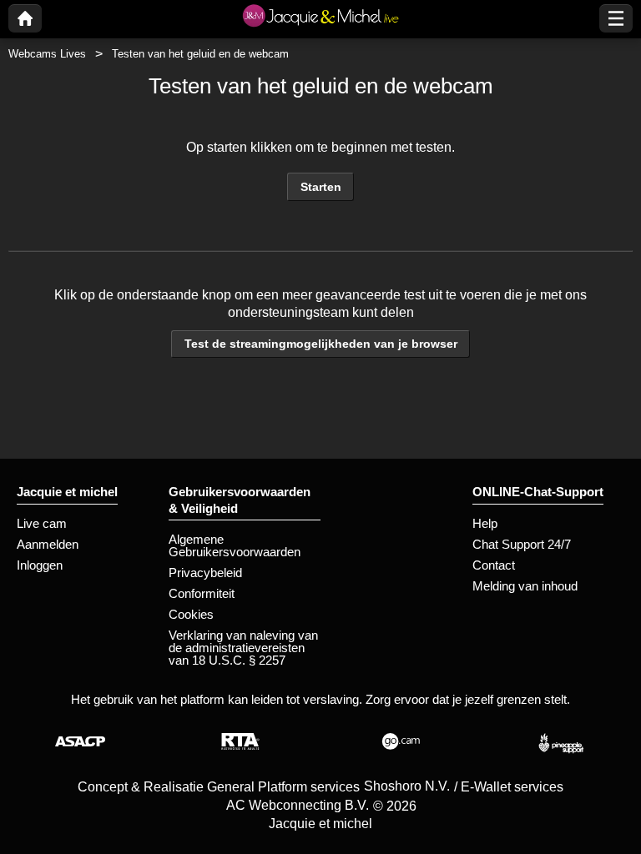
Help (484, 523)
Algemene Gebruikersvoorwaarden (234, 545)
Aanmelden (47, 544)
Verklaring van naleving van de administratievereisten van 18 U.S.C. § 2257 (243, 647)
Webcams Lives (47, 54)
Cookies (191, 614)
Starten (320, 186)
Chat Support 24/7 (521, 544)
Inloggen (40, 565)
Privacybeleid (205, 572)
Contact (493, 565)
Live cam (42, 523)
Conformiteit (202, 593)
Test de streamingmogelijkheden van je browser (320, 343)
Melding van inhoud (525, 586)
